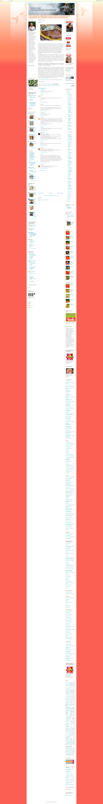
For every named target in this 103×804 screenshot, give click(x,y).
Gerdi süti (31, 185)
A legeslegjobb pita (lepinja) (35, 202)
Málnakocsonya (68, 624)
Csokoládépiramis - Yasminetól (69, 772)
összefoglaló (72, 733)
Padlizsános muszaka (69, 499)
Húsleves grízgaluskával (69, 645)
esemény (73, 695)
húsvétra (71, 714)
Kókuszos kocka (68, 576)
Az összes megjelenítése (33, 180)
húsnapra (55, 85)
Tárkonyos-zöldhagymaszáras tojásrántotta (69, 424)
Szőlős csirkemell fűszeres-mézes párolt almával (70, 515)
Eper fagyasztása (69, 141)
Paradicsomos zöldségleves (70, 457)
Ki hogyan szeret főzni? (69, 175)
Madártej (67, 579)
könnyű (71, 721)
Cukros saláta (68, 385)
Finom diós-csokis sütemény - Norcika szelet (70, 565)
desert (72, 689)
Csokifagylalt (69, 134)
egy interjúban (42, 43)
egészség (68, 692)
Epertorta (67, 563)
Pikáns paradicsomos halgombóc (69, 501)
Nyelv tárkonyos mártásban (70, 401)
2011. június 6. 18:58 (44, 102)
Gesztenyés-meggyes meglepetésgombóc (69, 571)
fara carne (71, 698)
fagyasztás (68, 697)
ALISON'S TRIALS (33, 162)
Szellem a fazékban (33, 199)
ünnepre (67, 750)
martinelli (42, 112)
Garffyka (31, 239)
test (66, 745)
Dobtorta (67, 561)
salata (74, 735)
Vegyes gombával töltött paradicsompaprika (69, 525)
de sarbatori (68, 689)
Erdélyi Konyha (68, 694)
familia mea (67, 698)
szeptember (70, 98)
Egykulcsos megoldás (33, 278)
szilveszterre (67, 741)
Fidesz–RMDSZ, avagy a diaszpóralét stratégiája (33, 263)
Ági (41, 94)
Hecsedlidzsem (68, 617)
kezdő (69, 718)
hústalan (71, 713)
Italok (39, 17)
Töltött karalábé (68, 538)
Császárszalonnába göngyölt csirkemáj (69, 116)
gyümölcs (70, 705)
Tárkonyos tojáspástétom (69, 129)
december (69, 94)
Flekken (68, 176)
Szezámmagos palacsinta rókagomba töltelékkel (70, 414)
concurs (67, 687)
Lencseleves (68, 452)
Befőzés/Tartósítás (44, 17)
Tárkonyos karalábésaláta (69, 179)
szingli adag (73, 741)
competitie (72, 686)
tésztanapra (69, 746)
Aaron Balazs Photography (69, 207)
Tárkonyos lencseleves (69, 469)
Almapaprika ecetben (72, 305)
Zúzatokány (69, 107)
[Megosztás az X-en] (55, 84)
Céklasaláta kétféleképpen (70, 386)
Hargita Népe (67, 709)
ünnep (72, 749)
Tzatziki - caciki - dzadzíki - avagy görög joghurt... (69, 185)
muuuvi (31, 307)
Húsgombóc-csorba (69, 644)
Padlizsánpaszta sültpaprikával (68, 405)
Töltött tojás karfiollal (69, 428)
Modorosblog (32, 253)
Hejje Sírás (68, 213)
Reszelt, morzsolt (68, 605)
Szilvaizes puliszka (69, 416)
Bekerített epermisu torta (69, 550)
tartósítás (72, 744)
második (58, 85)
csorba (70, 688)
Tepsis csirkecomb (69, 517)
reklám (71, 735)
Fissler (70, 699)
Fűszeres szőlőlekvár (69, 614)
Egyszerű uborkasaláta (69, 123)
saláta (68, 736)
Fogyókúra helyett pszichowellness (33, 103)
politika (69, 734)
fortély (68, 700)
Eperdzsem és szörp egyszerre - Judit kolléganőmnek (69, 145)
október (69, 97)
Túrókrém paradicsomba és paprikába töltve (70, 432)
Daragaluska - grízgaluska (70, 597)
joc (74, 715)
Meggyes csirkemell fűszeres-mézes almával (69, 492)
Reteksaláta (67, 412)
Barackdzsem (68, 612)
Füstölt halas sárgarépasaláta (68, 391)
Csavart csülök (68, 381)
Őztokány (67, 529)
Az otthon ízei (32, 205)
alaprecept (71, 683)
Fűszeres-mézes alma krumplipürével (69, 483)
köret (72, 722)
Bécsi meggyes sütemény (70, 553)
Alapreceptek (51, 17)
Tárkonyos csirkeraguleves (70, 466)
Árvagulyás (67, 472)
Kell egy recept (32, 225)
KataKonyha (32, 228)
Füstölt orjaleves (68, 446)
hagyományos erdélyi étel (47, 85)
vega (72, 751)
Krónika (52, 52)
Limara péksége (32, 211)
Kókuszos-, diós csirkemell (70, 490)
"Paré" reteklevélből (69, 132)
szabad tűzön (71, 739)
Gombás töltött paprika (69, 533)
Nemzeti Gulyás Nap (69, 730)
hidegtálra (68, 710)
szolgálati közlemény (70, 743)
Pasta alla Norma (32, 229)
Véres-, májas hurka (69, 526)
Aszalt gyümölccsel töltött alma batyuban (70, 547)
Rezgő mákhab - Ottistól (69, 784)
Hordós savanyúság (69, 618)
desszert (67, 690)
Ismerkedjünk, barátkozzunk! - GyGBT (69, 136)
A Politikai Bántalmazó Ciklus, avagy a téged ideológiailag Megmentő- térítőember (33, 256)
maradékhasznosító (68, 726)
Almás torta (67, 544)
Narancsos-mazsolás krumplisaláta (69, 399)
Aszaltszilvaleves (68, 442)
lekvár (70, 723)
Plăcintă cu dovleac (32, 168)
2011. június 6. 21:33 (44, 130)
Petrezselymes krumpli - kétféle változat (69, 119)
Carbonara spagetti (69, 478)
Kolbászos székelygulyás (70, 488)
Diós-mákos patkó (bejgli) (70, 560)
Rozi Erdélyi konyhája (32, 114)
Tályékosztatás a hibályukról (72, 215)
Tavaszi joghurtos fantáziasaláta (68, 418)
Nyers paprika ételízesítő (69, 626)
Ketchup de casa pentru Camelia (72, 257)
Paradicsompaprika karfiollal (70, 629)
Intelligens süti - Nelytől (69, 775)
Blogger (31, 108)
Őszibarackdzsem (35, 194)
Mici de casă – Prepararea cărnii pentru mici (32, 159)
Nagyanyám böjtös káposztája (69, 496)
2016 (68, 90)
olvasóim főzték (71, 732)
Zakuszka (67, 635)
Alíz (41, 104)
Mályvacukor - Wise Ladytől (70, 780)
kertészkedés (73, 717)
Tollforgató (31, 305)
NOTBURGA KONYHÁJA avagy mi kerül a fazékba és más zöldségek (33, 233)
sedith (42, 117)
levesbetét (70, 724)
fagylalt (72, 697)
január (69, 198)
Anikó (41, 147)
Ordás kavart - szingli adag (69, 139)
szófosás (69, 742)
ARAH (67, 684)
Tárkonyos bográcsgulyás (70, 593)
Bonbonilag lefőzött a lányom (72, 252)
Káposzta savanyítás (72, 295)
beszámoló (71, 685)
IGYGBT (67, 715)
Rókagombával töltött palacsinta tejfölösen (69, 509)
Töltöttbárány (68, 430)
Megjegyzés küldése (42, 170)
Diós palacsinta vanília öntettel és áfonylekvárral (70, 558)
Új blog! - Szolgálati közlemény (71, 237)
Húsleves (67, 449)
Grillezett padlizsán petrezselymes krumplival (70, 485)
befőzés (70, 684)
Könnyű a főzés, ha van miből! (33, 135)
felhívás (67, 699)
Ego (55, 17)
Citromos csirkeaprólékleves (70, 443)
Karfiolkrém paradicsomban (69, 126)
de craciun (73, 688)
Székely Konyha (69, 740)
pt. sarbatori (67, 735)
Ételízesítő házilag (71, 241)
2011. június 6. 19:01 (44, 110)
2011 (68, 93)
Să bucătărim (32, 167)
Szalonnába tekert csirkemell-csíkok (68, 511)
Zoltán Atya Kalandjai (31, 277)
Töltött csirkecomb (69, 521)
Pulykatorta (67, 503)
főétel (42, 85)
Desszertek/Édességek (32, 17)
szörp (68, 744)
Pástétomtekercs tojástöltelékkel (68, 410)
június (69, 102)
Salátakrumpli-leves (69, 461)
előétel (72, 693)
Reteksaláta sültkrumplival (70, 504)
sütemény (67, 738)
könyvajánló (67, 722)
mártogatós (67, 727)
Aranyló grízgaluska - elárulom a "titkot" (72, 290)
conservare (71, 687)
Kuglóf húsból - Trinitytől (69, 779)
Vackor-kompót (68, 632)
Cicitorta (67, 554)
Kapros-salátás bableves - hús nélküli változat (69, 171)
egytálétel (68, 693)
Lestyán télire (72, 266)
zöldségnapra (69, 754)
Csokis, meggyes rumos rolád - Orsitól (69, 769)
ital (69, 715)
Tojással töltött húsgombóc (70, 421)
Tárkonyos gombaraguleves (70, 468)
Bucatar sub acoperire (32, 174)
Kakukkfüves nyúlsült (69, 164)
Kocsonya (67, 392)
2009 (68, 201)
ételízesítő (73, 696)
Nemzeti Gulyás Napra (69, 731)
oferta (66, 732)
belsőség (67, 685)
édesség (73, 691)
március (69, 195)
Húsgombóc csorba (69, 448)
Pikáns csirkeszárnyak (69, 406)
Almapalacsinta (68, 543)
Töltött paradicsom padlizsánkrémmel (69, 427)
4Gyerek (42, 132)
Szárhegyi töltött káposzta (70, 513)
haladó (52, 85)
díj (70, 690)
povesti (73, 734)
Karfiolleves (67, 451)
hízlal (74, 710)
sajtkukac (31, 244)
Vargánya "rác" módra (69, 522)
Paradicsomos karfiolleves (70, 455)
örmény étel (67, 733)
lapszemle (67, 723)
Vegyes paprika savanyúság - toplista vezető (72, 263)
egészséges (73, 692)
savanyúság (67, 737)
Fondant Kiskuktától (69, 773)
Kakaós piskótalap (68, 602)
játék (72, 715)
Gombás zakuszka (71, 246)
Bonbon (67, 551)
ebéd (68, 691)
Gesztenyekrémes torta (69, 568)
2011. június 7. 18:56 (44, 162)
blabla (66, 686)
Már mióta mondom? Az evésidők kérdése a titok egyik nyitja (33, 105)
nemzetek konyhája (70, 729)
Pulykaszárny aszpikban (69, 408)
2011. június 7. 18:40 (44, 152)
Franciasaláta (69, 191)
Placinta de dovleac (70, 70)
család (67, 688)
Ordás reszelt (68, 586)
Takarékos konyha (33, 192)
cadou (69, 686)
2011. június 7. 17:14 (44, 145)
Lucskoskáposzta (68, 535)
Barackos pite (68, 548)
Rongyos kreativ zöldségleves (68, 459)
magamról (67, 725)
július (69, 101)
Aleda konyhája (32, 127)
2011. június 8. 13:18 (44, 168)
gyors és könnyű (70, 704)
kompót (67, 719)
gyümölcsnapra (67, 706)
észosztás (68, 696)
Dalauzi (67, 556)
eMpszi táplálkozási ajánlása (43, 79)
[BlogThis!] (54, 84)
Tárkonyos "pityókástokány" (70, 536)
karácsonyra (68, 717)
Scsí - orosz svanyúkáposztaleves (69, 465)
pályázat (67, 734)
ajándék (72, 682)
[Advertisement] (51, 182)
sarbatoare (72, 736)
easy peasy (31, 170)
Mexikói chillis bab (68, 592)
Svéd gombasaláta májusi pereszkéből (69, 161)
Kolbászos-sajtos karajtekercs (68, 395)
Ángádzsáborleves (68, 471)
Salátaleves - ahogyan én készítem (72, 277)
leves (74, 723)
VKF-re (70, 752)
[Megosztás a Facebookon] (56, 84)
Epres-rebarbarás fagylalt (69, 149)
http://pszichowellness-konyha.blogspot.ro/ (33, 96)
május (69, 192)
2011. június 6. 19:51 (44, 115)
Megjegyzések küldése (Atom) (53, 195)
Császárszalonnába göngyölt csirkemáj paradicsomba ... (69, 111)
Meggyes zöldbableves (69, 454)
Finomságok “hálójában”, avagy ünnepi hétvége (32, 241)
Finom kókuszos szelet (69, 567)
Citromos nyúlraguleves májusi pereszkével (69, 157)
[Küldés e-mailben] (53, 84)
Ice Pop (35, 206)
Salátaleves (67, 462)
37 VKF (67, 682)
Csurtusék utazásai (33, 267)
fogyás (74, 699)
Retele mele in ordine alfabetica (62, 17)
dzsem (74, 690)
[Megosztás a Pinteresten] (57, 84)
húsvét (67, 714)
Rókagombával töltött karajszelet (69, 507)
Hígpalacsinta (68, 599)
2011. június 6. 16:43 (44, 92)
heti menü (72, 709)
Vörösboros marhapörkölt (69, 528)
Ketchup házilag (71, 231)
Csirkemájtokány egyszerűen (68, 480)
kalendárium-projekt (70, 716)
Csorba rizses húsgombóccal (69, 189)
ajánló (67, 683)
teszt (71, 745)
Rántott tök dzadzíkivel (69, 182)
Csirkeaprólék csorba (69, 445)
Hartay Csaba (32, 281)
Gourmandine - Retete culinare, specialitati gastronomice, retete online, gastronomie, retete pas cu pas (33, 155)
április (69, 194)
